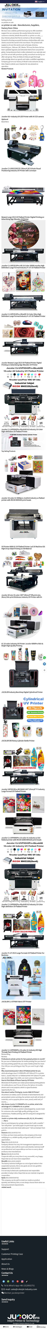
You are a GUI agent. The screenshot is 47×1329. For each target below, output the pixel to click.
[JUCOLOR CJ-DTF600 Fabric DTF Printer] (23, 978)
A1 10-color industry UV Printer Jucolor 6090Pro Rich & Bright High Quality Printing (22, 644)
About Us (5, 1264)
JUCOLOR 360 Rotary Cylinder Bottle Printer (18, 741)
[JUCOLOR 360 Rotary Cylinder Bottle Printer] (23, 717)
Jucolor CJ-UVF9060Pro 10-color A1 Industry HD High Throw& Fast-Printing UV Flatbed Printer (21, 1051)
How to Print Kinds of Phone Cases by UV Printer (17, 1080)
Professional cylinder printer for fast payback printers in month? (23, 1059)
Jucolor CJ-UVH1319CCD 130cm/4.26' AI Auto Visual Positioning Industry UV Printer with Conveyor (21, 169)
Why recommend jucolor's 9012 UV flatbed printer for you (21, 1071)
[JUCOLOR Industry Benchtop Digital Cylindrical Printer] (23, 668)
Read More (5, 122)
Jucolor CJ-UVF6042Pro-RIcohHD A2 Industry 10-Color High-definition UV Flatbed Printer (22, 430)
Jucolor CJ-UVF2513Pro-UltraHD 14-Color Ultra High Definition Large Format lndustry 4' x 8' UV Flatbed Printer (23, 315)
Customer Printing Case (12, 1254)
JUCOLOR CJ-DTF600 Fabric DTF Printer (16, 1001)
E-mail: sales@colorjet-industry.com (20, 1289)
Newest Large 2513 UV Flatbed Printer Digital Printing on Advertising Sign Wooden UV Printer (22, 218)
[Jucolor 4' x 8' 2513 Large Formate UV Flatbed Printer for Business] (23, 929)
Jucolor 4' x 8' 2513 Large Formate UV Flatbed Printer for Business (22, 954)
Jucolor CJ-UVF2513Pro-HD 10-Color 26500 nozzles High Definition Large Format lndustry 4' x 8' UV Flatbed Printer (23, 266)
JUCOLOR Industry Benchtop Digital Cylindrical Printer (22, 692)
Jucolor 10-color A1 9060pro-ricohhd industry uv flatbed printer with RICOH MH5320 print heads (22, 499)
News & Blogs (7, 1268)
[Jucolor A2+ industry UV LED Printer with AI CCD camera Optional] (23, 92)
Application (6, 1259)
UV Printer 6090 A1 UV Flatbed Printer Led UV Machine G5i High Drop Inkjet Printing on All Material (23, 547)
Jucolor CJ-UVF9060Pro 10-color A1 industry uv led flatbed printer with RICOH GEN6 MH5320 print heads (21, 839)
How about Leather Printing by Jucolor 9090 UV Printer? (20, 1092)
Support (5, 1249)
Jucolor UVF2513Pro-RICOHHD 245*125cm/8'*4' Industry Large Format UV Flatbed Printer (23, 790)
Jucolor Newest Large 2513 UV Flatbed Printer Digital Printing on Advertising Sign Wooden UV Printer (21, 364)
